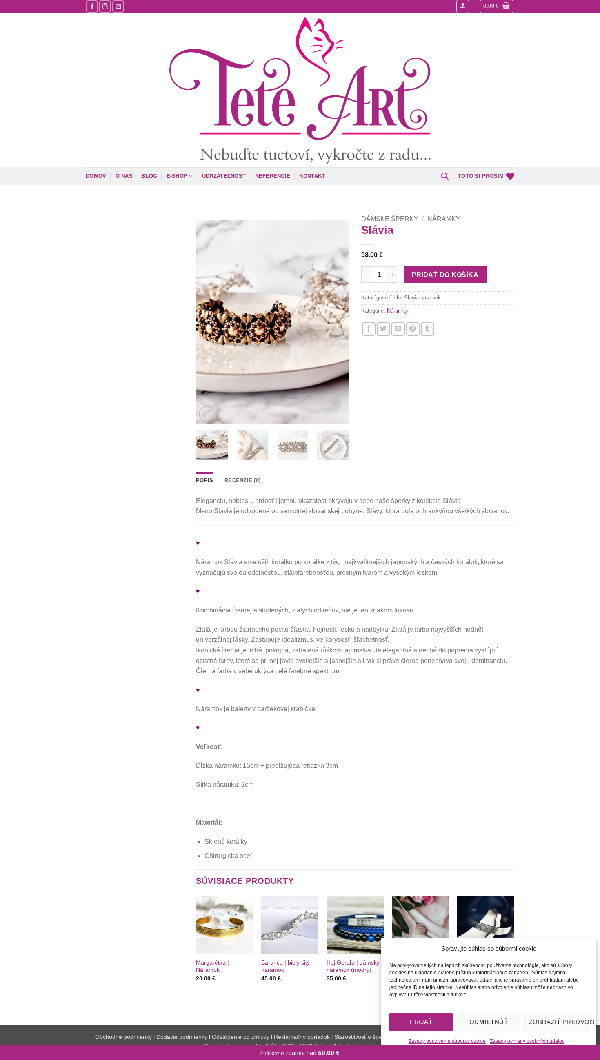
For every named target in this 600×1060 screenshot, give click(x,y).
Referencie (273, 176)
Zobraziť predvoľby (558, 1021)
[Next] (335, 322)
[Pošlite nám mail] (118, 6)
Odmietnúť (488, 1021)
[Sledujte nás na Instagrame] (105, 6)
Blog (149, 176)
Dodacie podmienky (181, 1036)
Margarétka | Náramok (212, 966)
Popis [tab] (204, 480)
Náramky (443, 218)
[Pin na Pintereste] (413, 329)
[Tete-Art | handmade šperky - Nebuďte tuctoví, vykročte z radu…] (300, 90)
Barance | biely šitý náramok (285, 966)
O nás (124, 176)
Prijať (421, 1021)
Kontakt (312, 176)
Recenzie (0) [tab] (242, 480)
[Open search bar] (445, 176)
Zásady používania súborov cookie (447, 1041)
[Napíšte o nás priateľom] (398, 329)
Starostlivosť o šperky (362, 1036)
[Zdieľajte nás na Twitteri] (383, 329)
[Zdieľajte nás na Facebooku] (369, 329)
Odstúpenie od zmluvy (240, 1036)
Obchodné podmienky (124, 1036)
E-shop (177, 176)
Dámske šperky (389, 218)
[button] (462, 6)
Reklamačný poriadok (302, 1036)
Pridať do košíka (445, 274)
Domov (96, 176)
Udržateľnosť (224, 176)
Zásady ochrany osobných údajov (527, 1041)
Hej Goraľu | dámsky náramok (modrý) (353, 966)
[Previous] (209, 322)
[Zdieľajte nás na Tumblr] (427, 329)
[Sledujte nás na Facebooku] (92, 6)
